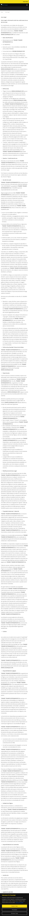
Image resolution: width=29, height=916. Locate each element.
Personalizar (14, 909)
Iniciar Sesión (25, 1)
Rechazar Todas (14, 913)
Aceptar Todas (14, 906)
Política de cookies (19, 902)
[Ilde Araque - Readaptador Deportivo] (4, 5)
